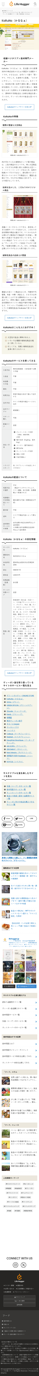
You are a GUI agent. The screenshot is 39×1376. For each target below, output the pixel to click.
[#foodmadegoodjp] (31, 977)
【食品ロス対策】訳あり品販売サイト (15, 1331)
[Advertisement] (19, 1235)
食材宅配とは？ (8, 1043)
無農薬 (9, 1188)
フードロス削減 (13, 1202)
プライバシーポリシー (21, 1292)
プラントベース (13, 1193)
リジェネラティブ (29, 1206)
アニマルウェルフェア (12, 1206)
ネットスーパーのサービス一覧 (19, 793)
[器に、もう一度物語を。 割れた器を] (19, 954)
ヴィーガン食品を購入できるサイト (14, 1334)
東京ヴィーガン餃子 (14, 721)
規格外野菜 (28, 1211)
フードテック (27, 1202)
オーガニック (29, 1184)
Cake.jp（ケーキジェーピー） (19, 734)
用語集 (20, 1305)
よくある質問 (20, 1301)
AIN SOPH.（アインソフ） (17, 746)
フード (6, 1315)
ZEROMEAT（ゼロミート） (17, 749)
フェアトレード (27, 1193)
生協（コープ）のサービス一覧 (19, 786)
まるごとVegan (13, 724)
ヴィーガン (29, 1188)
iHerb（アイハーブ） (15, 714)
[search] (35, 2)
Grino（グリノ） (13, 702)
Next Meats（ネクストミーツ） (19, 752)
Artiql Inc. (4, 1373)
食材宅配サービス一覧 (11, 1015)
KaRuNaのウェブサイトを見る (18, 107)
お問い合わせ (9, 1289)
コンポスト (13, 1197)
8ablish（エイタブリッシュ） (18, 737)
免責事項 (8, 1292)
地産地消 (19, 1188)
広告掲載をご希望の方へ (25, 1289)
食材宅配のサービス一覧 (16, 789)
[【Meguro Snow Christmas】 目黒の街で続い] (8, 966)
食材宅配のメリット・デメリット (15, 1050)
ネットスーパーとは (9, 1328)
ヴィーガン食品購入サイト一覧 (14, 1008)
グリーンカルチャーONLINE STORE (20, 695)
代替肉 (18, 1211)
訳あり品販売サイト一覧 (11, 1002)
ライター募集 (9, 1285)
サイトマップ (20, 1297)
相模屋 (9, 717)
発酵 (9, 1211)
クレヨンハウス (13, 727)
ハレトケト (11, 730)
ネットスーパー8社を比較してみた (15, 1062)
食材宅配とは (7, 1321)
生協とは (6, 1324)
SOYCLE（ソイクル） (15, 761)
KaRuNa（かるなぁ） (15, 699)
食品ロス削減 (26, 1197)
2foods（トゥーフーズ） (17, 711)
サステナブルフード (13, 1184)
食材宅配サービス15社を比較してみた (17, 1056)
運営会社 (20, 1285)
